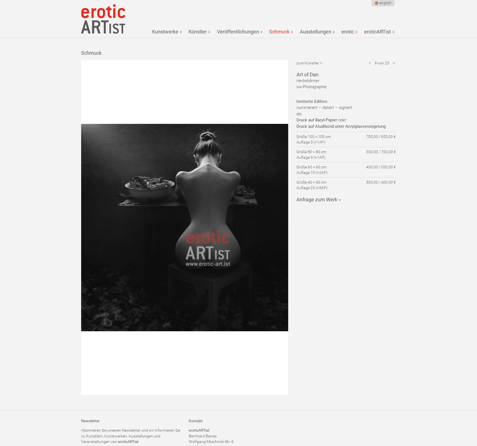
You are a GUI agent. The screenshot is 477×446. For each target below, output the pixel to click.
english (385, 3)
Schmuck (279, 32)
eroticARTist (377, 32)
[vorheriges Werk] (370, 63)
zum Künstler (307, 63)
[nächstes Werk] (394, 63)
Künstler (198, 32)
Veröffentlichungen (238, 32)
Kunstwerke (165, 32)
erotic (347, 32)
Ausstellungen (315, 32)
